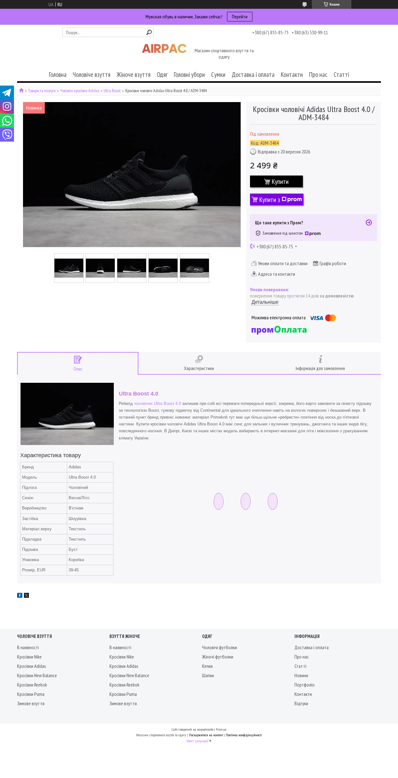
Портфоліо (304, 685)
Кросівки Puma (30, 694)
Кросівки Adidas (31, 666)
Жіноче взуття (133, 74)
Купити (280, 181)
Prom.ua (221, 729)
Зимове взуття (30, 703)
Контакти (292, 74)
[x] (26, 596)
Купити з (269, 199)
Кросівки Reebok (32, 685)
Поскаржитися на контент (206, 735)
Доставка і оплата (253, 74)
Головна (58, 74)
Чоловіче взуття (91, 74)
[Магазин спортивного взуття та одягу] (164, 54)
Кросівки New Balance (37, 675)
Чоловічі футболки (219, 647)
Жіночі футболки (217, 657)
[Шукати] (149, 32)
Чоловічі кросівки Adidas (79, 90)
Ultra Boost (112, 90)
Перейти (240, 16)
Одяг (162, 74)
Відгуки (301, 703)
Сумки (218, 74)
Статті (341, 74)
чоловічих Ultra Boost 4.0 (157, 403)
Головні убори (189, 74)
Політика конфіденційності (244, 735)
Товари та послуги (42, 90)
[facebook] (19, 596)
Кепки (207, 666)
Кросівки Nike (29, 657)
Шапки (208, 675)
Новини (301, 675)
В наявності (28, 647)
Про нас (318, 74)
